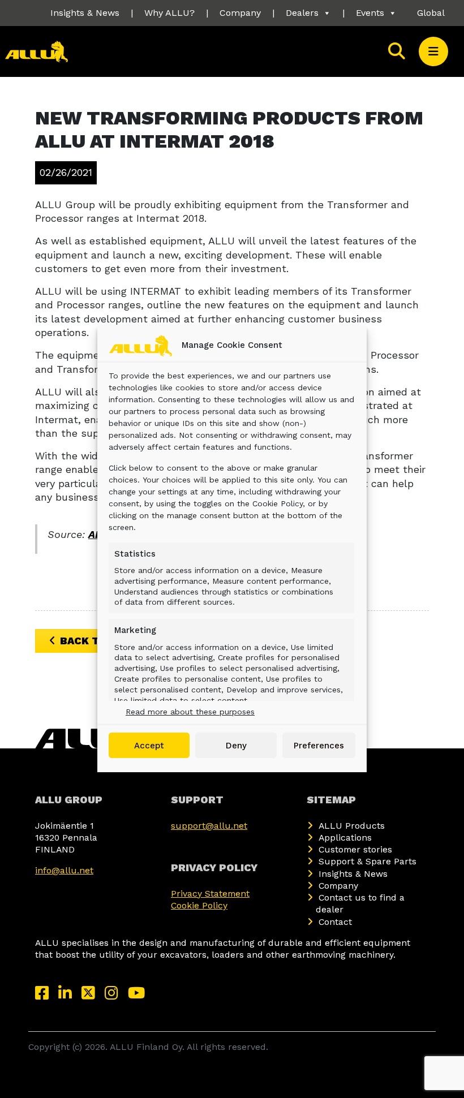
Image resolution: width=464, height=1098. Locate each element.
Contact (335, 921)
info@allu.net (64, 870)
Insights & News (84, 12)
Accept (149, 745)
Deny (236, 745)
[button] (433, 51)
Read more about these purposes (190, 711)
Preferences (319, 745)
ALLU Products (352, 825)
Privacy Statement (210, 893)
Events (370, 12)
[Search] (397, 51)
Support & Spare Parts (367, 861)
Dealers (302, 12)
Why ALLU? (169, 12)
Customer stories (355, 849)
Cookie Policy (199, 905)
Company (240, 12)
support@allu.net (209, 825)
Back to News (101, 641)
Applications (345, 837)
